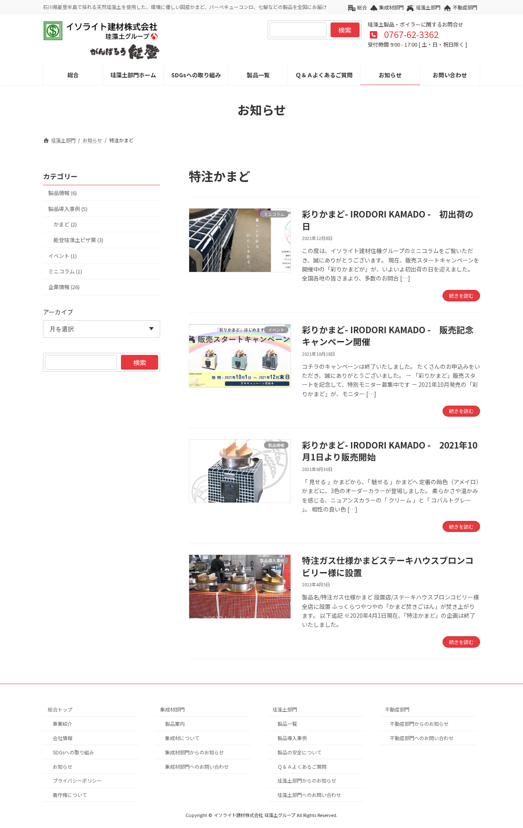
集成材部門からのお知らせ (194, 751)
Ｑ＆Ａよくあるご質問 (301, 766)
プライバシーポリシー (77, 780)
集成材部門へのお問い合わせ (197, 766)
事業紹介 (62, 723)
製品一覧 (287, 723)
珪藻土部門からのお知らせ (306, 780)
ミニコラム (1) (65, 271)
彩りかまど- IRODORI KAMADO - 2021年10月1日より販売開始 (389, 451)
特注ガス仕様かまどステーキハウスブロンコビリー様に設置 (388, 566)
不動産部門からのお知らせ (419, 723)
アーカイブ (58, 311)
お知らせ (62, 766)
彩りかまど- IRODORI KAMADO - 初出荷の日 (388, 220)
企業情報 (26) (64, 287)
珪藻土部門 (428, 7)
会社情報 (62, 737)
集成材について (182, 737)
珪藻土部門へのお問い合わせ (309, 794)
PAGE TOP (503, 795)
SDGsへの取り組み (73, 751)
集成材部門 (391, 7)
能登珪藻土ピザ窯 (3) (78, 240)
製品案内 (175, 723)
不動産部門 (465, 7)
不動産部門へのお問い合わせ (422, 737)
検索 (344, 30)
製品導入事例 (292, 737)
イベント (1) (62, 256)
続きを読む (461, 295)
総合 (362, 7)
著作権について (70, 794)
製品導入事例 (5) (67, 209)
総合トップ (60, 709)
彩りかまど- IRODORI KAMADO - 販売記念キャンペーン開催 (388, 335)
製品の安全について (299, 751)
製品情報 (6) (62, 193)
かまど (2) (65, 224)
